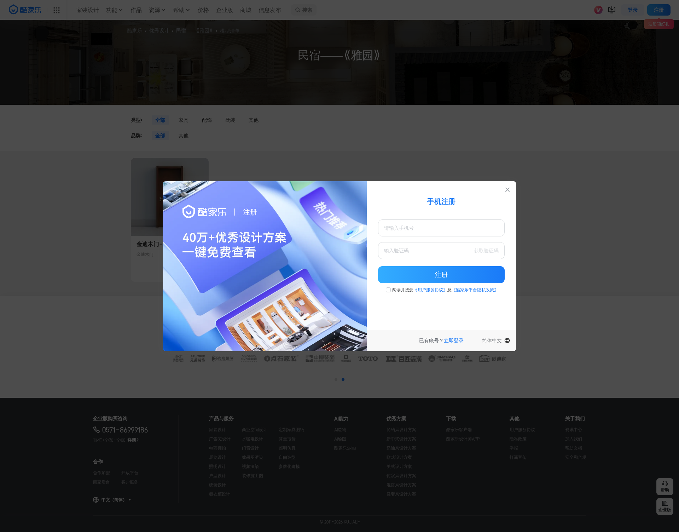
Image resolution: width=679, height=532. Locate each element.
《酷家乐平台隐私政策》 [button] (475, 290)
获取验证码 (486, 250)
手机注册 (441, 201)
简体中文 (492, 340)
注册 (441, 274)
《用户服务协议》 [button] (430, 290)
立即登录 (454, 340)
